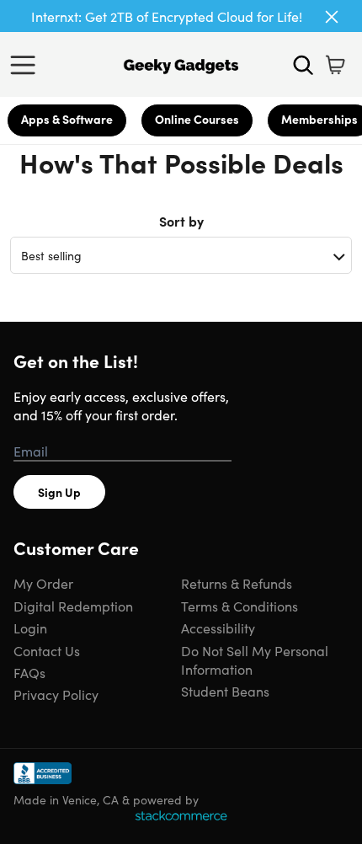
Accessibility (218, 627)
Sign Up (59, 491)
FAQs (29, 672)
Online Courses (197, 118)
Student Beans (225, 690)
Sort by (181, 220)
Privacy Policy (55, 694)
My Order (43, 583)
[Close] (331, 17)
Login (30, 627)
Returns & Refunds (236, 583)
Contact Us (46, 650)
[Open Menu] (27, 65)
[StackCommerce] (181, 815)
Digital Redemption (73, 605)
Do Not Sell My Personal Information (254, 659)
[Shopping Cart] (335, 65)
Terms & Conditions (239, 605)
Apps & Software (67, 118)
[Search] (303, 65)
